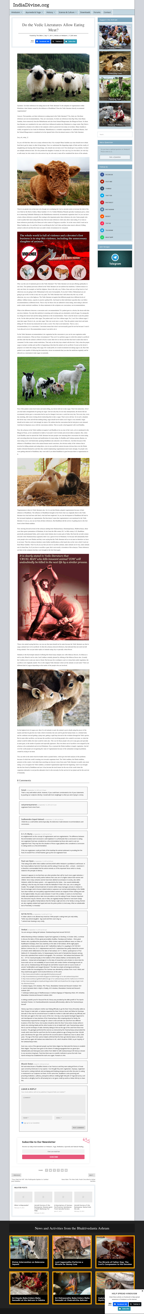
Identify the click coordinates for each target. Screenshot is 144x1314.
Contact (107, 12)
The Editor (39, 35)
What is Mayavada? (21, 1205)
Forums (97, 12)
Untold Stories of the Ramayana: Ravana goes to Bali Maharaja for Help (43, 1208)
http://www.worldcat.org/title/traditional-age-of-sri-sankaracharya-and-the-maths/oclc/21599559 (53, 979)
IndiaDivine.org (31, 5)
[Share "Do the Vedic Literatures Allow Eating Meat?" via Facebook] (46, 1170)
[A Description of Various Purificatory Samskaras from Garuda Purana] (63, 1197)
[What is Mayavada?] (23, 1197)
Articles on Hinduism (60, 35)
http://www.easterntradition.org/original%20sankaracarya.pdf (42, 974)
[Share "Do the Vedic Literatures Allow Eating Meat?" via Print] (66, 1170)
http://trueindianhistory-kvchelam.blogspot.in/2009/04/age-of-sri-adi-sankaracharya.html (50, 976)
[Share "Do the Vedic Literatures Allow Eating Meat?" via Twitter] (50, 1170)
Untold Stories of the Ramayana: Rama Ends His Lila (82, 1207)
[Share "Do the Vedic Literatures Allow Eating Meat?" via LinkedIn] (62, 1170)
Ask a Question (115, 157)
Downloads (85, 12)
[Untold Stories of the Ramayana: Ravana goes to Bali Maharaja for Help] (43, 1197)
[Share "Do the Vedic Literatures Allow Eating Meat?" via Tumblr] (54, 1170)
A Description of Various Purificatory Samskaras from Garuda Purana (63, 1207)
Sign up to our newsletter (31, 1123)
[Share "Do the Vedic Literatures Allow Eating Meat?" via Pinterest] (58, 1170)
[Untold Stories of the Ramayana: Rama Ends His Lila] (83, 1197)
